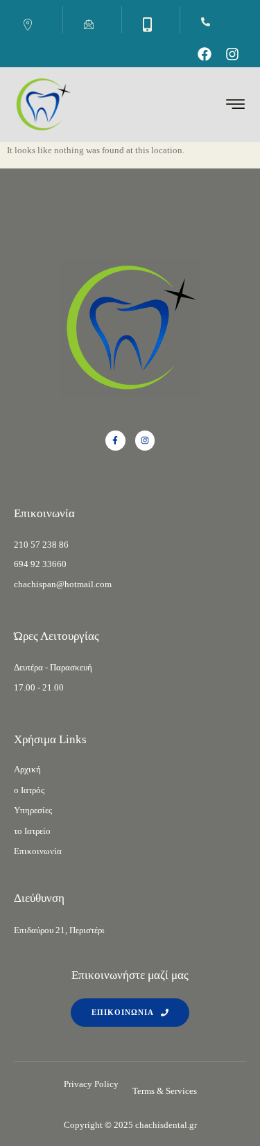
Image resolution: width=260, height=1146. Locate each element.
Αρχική (27, 769)
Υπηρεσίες (33, 810)
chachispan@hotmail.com (63, 584)
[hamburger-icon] (236, 106)
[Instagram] (232, 54)
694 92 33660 (40, 564)
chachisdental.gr (166, 1125)
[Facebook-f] (115, 441)
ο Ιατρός (29, 790)
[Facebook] (204, 54)
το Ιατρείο (32, 831)
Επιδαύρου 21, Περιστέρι (59, 930)
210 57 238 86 (41, 544)
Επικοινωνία (38, 851)
